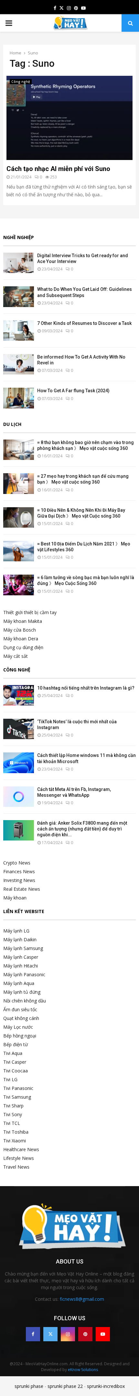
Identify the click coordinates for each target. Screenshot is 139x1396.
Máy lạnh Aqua (18, 983)
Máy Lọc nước (18, 1027)
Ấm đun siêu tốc (20, 1009)
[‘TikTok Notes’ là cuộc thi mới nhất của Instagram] (18, 729)
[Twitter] (50, 1334)
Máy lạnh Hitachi (20, 966)
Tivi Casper (14, 1062)
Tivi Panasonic (18, 1088)
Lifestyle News (18, 1158)
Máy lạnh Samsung (23, 948)
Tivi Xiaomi (14, 1141)
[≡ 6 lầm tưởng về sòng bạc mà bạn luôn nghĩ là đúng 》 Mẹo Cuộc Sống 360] (18, 585)
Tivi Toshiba (15, 1132)
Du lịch (12, 424)
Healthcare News (21, 1149)
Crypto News (16, 863)
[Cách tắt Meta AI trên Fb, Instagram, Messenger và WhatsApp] (18, 796)
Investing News (19, 880)
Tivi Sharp (13, 1106)
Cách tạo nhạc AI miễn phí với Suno (58, 169)
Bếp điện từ (15, 1044)
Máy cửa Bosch (19, 630)
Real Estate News (21, 889)
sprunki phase (29, 1386)
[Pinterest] (85, 1334)
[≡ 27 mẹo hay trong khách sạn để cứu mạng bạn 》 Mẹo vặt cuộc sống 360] (18, 483)
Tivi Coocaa (15, 1071)
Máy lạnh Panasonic (24, 974)
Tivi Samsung (17, 1097)
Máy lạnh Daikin (20, 939)
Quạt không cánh (21, 1018)
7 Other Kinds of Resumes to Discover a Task (84, 323)
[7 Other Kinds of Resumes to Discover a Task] (18, 330)
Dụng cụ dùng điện (23, 647)
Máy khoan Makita (22, 621)
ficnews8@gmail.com (82, 1299)
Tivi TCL (11, 1123)
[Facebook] (33, 1334)
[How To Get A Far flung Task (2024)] (18, 398)
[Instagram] (68, 1334)
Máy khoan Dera (20, 638)
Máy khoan (15, 898)
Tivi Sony (12, 1114)
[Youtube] (103, 1334)
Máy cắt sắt (15, 656)
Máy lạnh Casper (20, 957)
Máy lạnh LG (16, 931)
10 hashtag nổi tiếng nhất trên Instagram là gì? (85, 688)
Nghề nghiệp (18, 237)
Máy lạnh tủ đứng (21, 992)
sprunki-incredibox (106, 1386)
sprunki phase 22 (65, 1386)
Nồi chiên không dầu (24, 1001)
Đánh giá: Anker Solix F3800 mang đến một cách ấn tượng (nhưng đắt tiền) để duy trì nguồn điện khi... (82, 828)
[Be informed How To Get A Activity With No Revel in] (18, 364)
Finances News (19, 871)
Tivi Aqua (12, 1053)
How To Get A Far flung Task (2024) (73, 390)
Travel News (16, 1167)
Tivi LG (10, 1079)
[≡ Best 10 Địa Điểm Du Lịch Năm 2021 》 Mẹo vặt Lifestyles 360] (18, 551)
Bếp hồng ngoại (19, 1036)
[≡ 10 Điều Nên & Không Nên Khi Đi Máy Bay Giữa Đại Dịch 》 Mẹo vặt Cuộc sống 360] (18, 517)
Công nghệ (20, 81)
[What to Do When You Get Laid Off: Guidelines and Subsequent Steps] (18, 296)
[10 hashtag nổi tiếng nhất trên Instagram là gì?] (18, 695)
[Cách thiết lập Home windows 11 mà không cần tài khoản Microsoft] (18, 762)
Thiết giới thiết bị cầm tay (30, 612)
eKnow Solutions (83, 1369)
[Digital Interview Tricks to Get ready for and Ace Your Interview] (18, 263)
